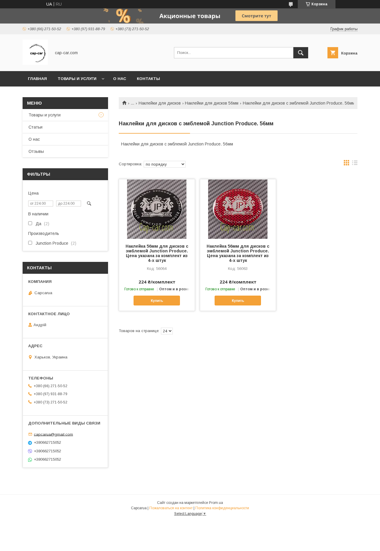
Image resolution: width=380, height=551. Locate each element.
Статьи (35, 127)
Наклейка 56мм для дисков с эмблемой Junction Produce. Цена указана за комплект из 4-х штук (157, 253)
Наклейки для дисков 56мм (211, 103)
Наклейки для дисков (160, 103)
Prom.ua (216, 503)
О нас (119, 78)
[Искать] (300, 52)
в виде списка (354, 164)
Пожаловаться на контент (171, 508)
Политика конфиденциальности (222, 508)
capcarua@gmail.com (53, 434)
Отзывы (36, 151)
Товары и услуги (77, 78)
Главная (37, 78)
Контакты (148, 78)
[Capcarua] (35, 63)
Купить (157, 301)
